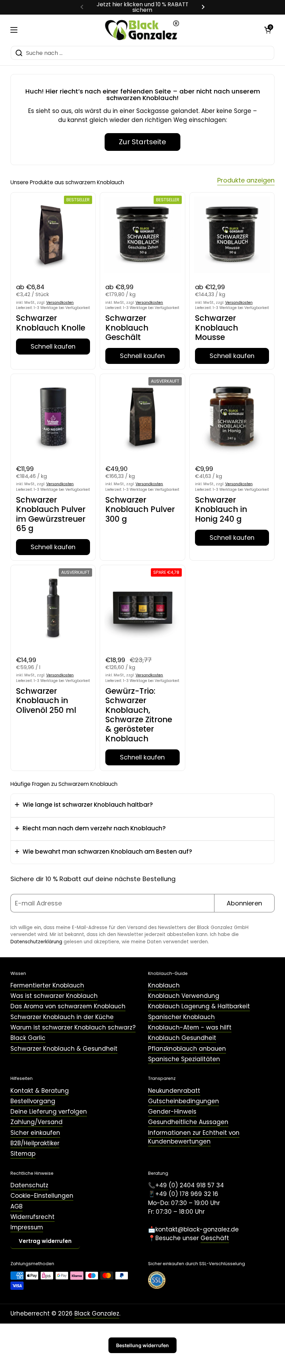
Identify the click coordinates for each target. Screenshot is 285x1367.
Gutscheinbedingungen (183, 1101)
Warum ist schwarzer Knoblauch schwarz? (73, 1027)
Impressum (26, 1227)
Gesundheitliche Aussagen (188, 1122)
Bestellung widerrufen (142, 1345)
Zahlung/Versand (36, 1122)
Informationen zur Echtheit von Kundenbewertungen (193, 1137)
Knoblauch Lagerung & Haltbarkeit (199, 1006)
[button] (268, 30)
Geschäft (215, 1238)
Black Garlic (28, 1038)
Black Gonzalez (96, 1313)
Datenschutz (29, 1185)
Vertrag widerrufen (45, 1241)
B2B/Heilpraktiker (34, 1143)
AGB (16, 1206)
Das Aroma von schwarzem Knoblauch (67, 1006)
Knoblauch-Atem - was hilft (189, 1027)
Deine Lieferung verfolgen (48, 1111)
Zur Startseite (142, 142)
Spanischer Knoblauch (181, 1017)
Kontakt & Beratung (39, 1091)
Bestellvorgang (32, 1101)
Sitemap (22, 1153)
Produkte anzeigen (246, 180)
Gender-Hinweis (172, 1111)
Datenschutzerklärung (36, 941)
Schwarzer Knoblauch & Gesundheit (63, 1048)
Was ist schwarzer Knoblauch (54, 996)
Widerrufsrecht (32, 1217)
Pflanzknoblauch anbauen (187, 1048)
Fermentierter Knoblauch (47, 985)
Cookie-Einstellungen (41, 1195)
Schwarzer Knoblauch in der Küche (62, 1017)
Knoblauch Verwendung (183, 996)
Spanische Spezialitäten (184, 1059)
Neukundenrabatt (174, 1091)
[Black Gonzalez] (141, 30)
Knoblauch (164, 985)
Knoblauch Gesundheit (182, 1038)
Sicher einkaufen (35, 1133)
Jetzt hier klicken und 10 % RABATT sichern (142, 7)
